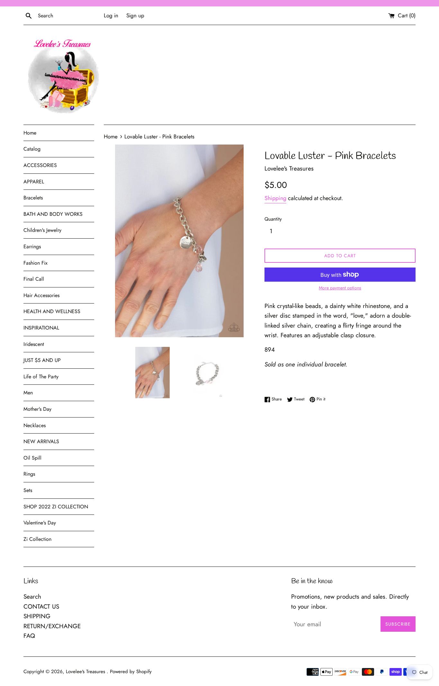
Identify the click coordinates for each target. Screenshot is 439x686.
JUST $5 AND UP (42, 360)
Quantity (273, 219)
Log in (111, 15)
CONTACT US (41, 606)
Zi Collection (37, 539)
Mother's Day (37, 409)
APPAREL (33, 181)
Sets (27, 490)
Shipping (275, 198)
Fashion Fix (35, 263)
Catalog (31, 149)
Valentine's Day (39, 522)
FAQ (29, 635)
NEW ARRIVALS (41, 441)
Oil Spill (32, 458)
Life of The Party (40, 376)
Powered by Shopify (131, 671)
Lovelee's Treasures (86, 671)
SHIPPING (36, 616)
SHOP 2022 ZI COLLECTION (55, 506)
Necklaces (34, 425)
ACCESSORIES (40, 165)
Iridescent (33, 344)
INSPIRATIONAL (41, 327)
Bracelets (33, 197)
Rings (29, 474)
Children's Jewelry (42, 230)
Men (28, 392)
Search (32, 596)
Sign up (135, 15)
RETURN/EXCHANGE (52, 626)
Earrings (32, 246)
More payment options (340, 288)
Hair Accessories (41, 295)
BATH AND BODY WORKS (53, 214)
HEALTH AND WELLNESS (51, 311)
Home (29, 132)
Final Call (33, 279)
